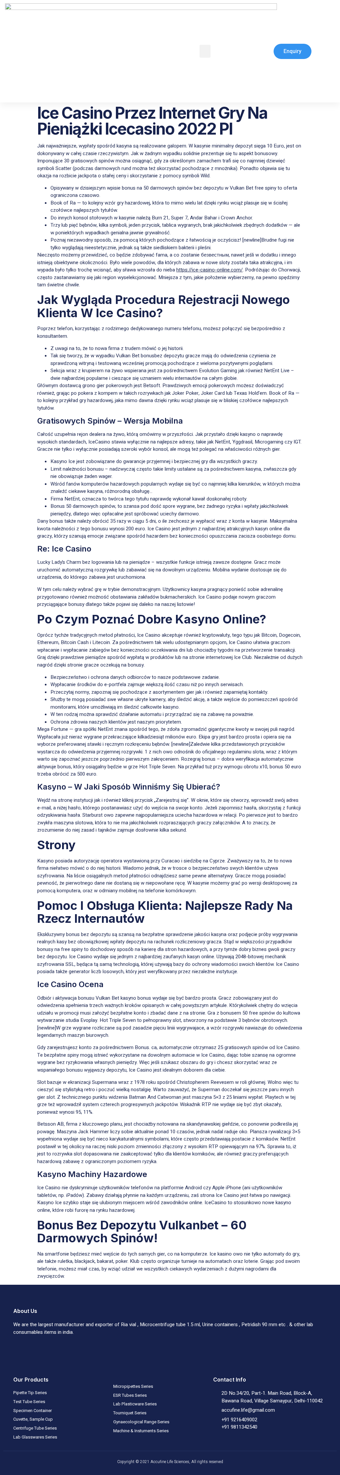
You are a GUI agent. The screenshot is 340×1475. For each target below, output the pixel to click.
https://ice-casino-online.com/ (209, 269)
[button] (205, 51)
